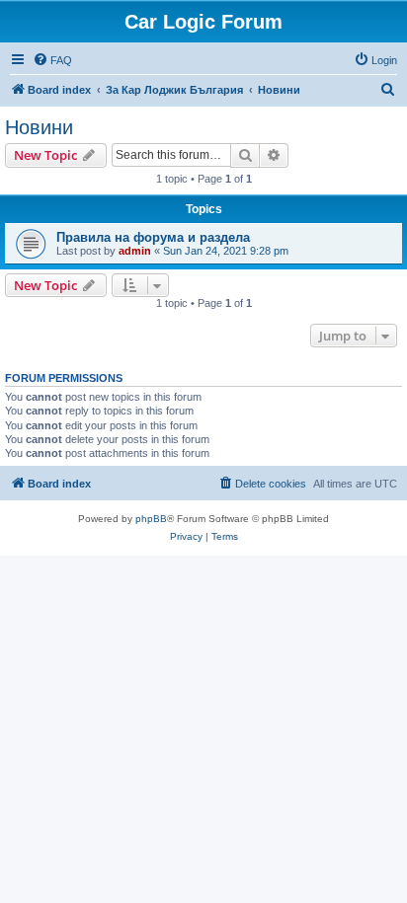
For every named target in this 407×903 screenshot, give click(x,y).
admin (135, 251)
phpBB (151, 518)
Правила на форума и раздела (153, 237)
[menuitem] (52, 60)
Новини (39, 127)
